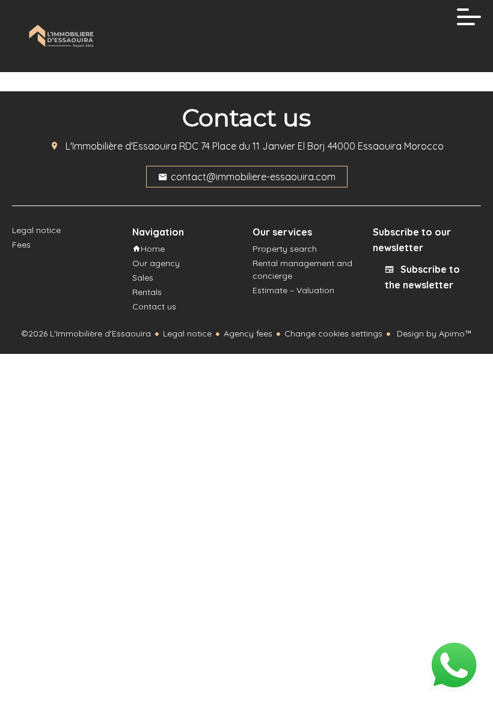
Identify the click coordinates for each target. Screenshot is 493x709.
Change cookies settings (333, 333)
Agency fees (248, 333)
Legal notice (187, 333)
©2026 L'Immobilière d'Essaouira (86, 333)
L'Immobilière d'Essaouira (121, 146)
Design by (433, 333)
